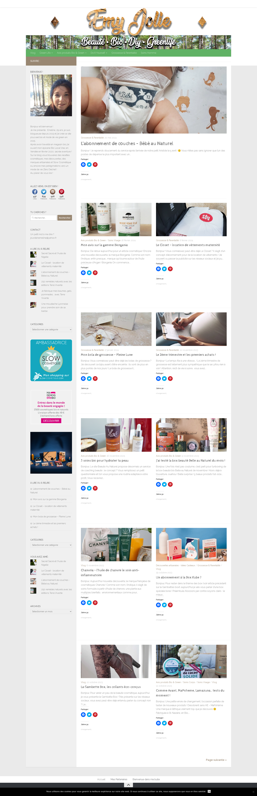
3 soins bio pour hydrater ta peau (105, 461)
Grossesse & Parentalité (124, 52)
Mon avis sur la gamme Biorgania (104, 245)
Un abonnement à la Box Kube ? (179, 577)
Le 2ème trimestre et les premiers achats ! (186, 355)
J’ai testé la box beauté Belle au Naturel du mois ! (190, 461)
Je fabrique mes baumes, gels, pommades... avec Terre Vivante (56, 294)
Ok (209, 791)
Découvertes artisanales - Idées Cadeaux (175, 565)
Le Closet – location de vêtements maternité (188, 245)
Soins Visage (114, 240)
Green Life (45, 52)
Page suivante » (216, 759)
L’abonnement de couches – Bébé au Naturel (127, 144)
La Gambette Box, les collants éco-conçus (111, 687)
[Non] (253, 791)
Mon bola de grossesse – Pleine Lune (107, 355)
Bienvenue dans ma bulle (74, 3)
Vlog (32, 52)
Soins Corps (189, 682)
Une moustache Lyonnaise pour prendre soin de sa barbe (54, 307)
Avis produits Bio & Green (70, 52)
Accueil (32, 3)
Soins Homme (148, 52)
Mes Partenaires (48, 3)
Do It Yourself (98, 52)
